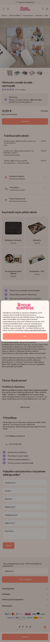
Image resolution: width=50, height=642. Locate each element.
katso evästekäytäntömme (35, 330)
